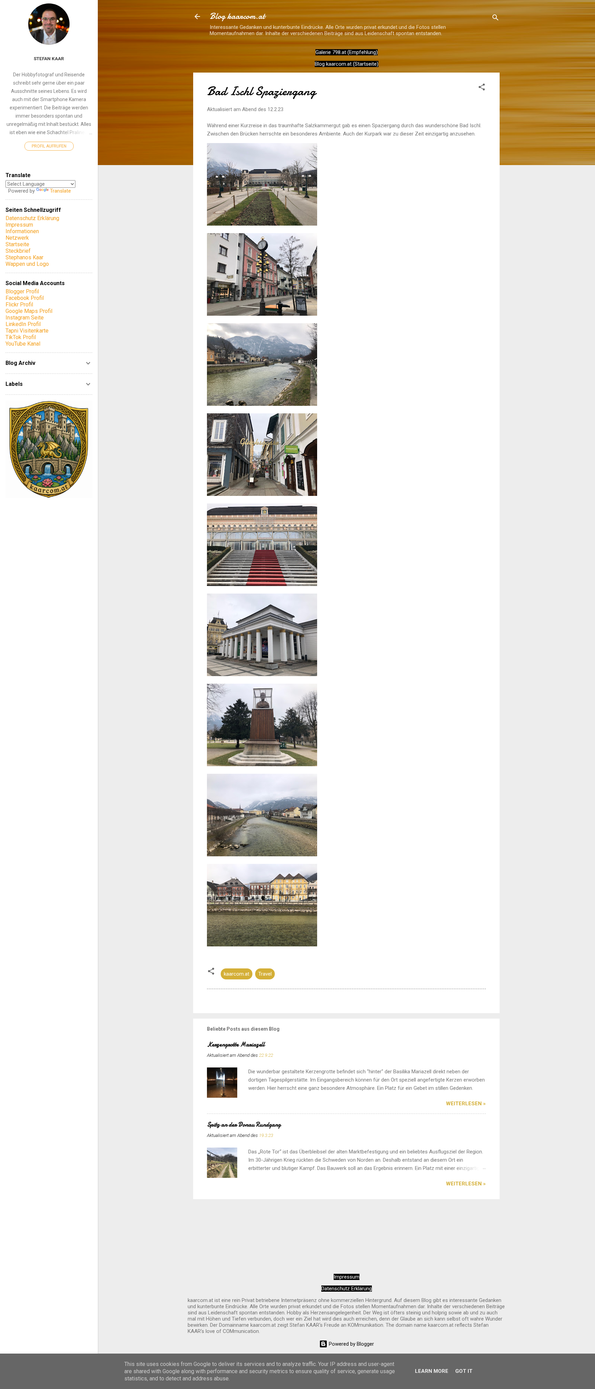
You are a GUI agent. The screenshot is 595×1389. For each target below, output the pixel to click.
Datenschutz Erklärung (346, 1288)
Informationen (22, 231)
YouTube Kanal (23, 343)
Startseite (17, 244)
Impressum (346, 1277)
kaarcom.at (236, 974)
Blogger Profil (22, 291)
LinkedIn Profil (23, 324)
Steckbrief (18, 251)
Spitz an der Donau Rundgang (244, 1124)
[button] (482, 88)
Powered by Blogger (350, 1344)
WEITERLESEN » (466, 1103)
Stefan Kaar (49, 58)
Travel (265, 974)
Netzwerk (17, 238)
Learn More (431, 1371)
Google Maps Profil (29, 311)
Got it (463, 1371)
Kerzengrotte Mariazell (236, 1044)
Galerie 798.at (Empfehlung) (346, 52)
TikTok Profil (21, 337)
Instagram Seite (25, 317)
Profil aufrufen (49, 146)
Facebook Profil (25, 298)
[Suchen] (495, 18)
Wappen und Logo (27, 264)
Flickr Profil (19, 304)
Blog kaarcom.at (237, 16)
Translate (60, 191)
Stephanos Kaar (24, 257)
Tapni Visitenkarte (27, 330)
